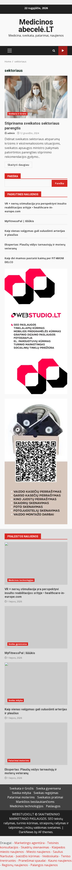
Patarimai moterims (18, 760)
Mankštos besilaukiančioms (35, 802)
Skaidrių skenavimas (35, 847)
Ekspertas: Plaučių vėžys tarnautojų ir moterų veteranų (36, 744)
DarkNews (26, 832)
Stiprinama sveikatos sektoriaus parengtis (36, 97)
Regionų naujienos (15, 865)
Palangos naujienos (44, 865)
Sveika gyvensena (17, 644)
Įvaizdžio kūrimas (28, 856)
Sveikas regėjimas (46, 793)
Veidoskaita (50, 856)
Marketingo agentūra (29, 843)
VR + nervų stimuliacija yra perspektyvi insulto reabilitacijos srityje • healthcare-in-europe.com (35, 207)
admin (11, 133)
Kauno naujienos (60, 861)
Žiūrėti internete (62, 50)
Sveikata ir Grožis (17, 113)
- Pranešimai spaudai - (32, 861)
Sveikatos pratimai (50, 797)
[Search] (54, 50)
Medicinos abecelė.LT (36, 26)
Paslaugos (53, 806)
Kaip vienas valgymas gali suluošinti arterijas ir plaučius (36, 683)
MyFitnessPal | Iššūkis (19, 221)
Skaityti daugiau (18, 165)
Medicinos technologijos (20, 580)
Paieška (12, 176)
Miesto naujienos (38, 852)
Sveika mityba (15, 700)
